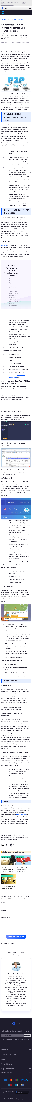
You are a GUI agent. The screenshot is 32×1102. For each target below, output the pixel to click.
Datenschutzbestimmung (7, 5)
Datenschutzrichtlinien (8, 1091)
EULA (4, 1093)
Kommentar (5, 917)
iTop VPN (4, 8)
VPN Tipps (20, 857)
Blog (10, 19)
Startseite (4, 19)
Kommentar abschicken (16, 936)
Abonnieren (27, 1035)
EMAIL (4, 910)
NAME (3, 903)
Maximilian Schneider (7, 42)
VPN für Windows (18, 19)
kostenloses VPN (21, 814)
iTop (16, 1024)
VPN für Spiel (6, 857)
